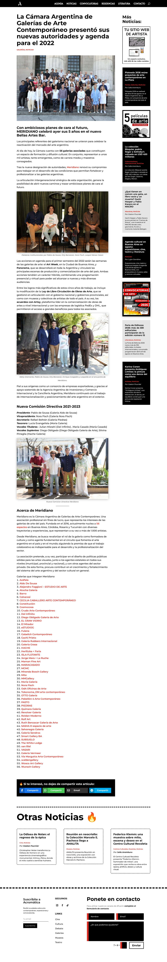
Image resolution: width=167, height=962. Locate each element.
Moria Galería (29, 681)
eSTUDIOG (27, 627)
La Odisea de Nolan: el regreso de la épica (34, 836)
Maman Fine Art (31, 661)
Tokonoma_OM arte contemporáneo (43, 692)
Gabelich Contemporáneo (36, 634)
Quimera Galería (31, 709)
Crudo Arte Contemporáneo (38, 610)
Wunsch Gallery (30, 766)
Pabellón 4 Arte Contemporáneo (40, 698)
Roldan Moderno (31, 715)
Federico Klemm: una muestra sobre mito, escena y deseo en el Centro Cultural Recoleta (130, 839)
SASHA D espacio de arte (36, 726)
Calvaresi (25, 597)
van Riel (26, 746)
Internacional (130, 163)
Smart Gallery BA (31, 736)
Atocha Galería (28, 590)
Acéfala (24, 580)
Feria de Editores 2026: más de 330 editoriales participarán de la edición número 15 (135, 330)
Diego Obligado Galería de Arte (40, 617)
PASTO (25, 702)
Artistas (128, 381)
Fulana (25, 631)
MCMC (25, 668)
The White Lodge (31, 743)
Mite (24, 675)
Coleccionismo (131, 161)
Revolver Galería (31, 712)
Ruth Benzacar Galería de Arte (39, 722)
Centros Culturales (120, 849)
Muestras (128, 211)
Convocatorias (89, 4)
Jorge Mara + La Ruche (35, 658)
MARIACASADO (30, 664)
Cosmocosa (27, 607)
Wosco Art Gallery (32, 763)
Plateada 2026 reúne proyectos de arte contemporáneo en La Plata (136, 76)
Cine (21, 843)
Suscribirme (30, 926)
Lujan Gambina (134, 259)
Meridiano (73, 167)
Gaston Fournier (134, 214)
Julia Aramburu (134, 88)
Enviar (136, 945)
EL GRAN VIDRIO (31, 620)
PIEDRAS (26, 705)
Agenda (58, 4)
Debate (59, 928)
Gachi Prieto (28, 637)
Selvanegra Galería (32, 729)
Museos (69, 849)
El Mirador (27, 624)
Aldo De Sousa (28, 583)
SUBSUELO (28, 739)
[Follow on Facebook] (62, 905)
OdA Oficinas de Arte (33, 688)
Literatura (124, 4)
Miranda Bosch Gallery (34, 671)
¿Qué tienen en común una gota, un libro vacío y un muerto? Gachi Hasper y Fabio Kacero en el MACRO (136, 199)
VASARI (25, 749)
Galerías (21, 50)
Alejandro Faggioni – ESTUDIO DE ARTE (43, 586)
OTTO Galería (29, 695)
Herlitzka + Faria (31, 651)
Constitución (27, 603)
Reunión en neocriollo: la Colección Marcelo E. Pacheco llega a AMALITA (82, 839)
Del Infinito (28, 614)
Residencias (108, 4)
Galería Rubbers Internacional (39, 641)
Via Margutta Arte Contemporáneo (42, 756)
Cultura (59, 924)
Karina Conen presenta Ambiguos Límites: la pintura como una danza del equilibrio (136, 371)
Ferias (127, 85)
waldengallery (29, 760)
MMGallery (27, 678)
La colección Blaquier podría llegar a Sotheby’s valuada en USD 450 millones (136, 151)
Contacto (139, 4)
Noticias (71, 4)
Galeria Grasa (29, 644)
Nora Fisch (27, 685)
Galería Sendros (30, 732)
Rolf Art (26, 719)
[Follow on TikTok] (67, 905)
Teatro (58, 942)
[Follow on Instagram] (57, 905)
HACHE (25, 648)
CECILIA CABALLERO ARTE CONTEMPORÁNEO (48, 600)
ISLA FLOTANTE (30, 654)
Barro (23, 593)
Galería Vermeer (31, 753)
